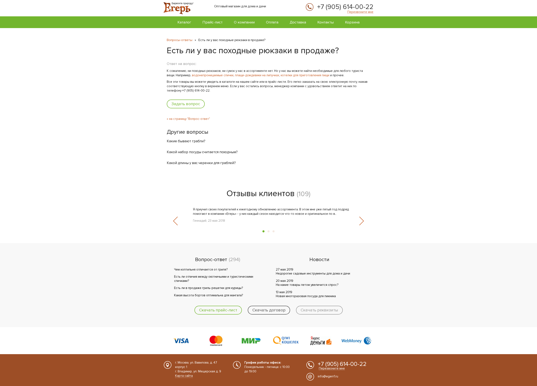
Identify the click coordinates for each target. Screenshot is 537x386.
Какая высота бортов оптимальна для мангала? (208, 295)
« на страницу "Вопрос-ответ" (188, 119)
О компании (244, 22)
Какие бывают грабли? (186, 141)
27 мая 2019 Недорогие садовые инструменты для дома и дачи (313, 272)
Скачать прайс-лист (218, 310)
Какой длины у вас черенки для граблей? (201, 163)
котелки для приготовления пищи (305, 75)
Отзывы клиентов (261, 193)
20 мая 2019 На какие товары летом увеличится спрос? (307, 283)
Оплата (272, 22)
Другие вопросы (187, 132)
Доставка (298, 22)
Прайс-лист (212, 22)
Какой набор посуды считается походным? (202, 152)
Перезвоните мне (360, 12)
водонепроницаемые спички (212, 75)
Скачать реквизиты (319, 310)
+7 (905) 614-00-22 (345, 7)
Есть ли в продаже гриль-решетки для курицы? (208, 288)
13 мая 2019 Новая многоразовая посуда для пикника (306, 294)
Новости (319, 259)
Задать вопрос (185, 103)
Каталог (184, 22)
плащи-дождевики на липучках (257, 75)
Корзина (352, 22)
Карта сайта (184, 376)
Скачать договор (268, 310)
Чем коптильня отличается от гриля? (201, 269)
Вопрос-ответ (211, 259)
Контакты (325, 22)
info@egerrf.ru (328, 376)
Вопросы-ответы (179, 40)
